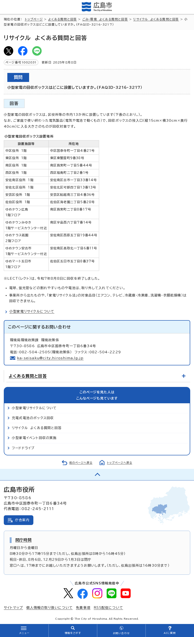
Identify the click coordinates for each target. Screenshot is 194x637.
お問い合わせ (121, 633)
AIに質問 (170, 633)
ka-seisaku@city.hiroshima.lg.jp (50, 358)
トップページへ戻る (119, 462)
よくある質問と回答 (62, 19)
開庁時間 (23, 540)
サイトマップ (13, 607)
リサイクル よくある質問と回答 (156, 19)
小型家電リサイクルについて (31, 311)
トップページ (34, 19)
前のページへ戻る (81, 462)
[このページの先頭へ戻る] (97, 474)
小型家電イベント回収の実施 (34, 438)
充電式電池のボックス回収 (33, 418)
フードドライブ (23, 448)
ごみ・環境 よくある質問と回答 (105, 19)
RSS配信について (108, 607)
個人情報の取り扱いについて (49, 607)
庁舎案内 (22, 520)
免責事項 (83, 607)
